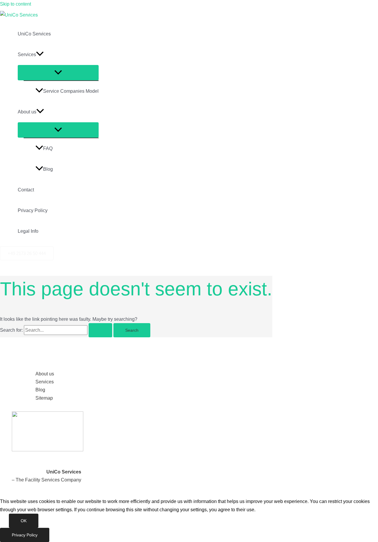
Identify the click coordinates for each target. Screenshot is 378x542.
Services (27, 54)
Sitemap (44, 398)
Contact (26, 189)
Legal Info (28, 231)
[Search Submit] (100, 330)
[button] (40, 54)
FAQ (48, 148)
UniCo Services (34, 33)
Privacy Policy (33, 210)
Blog (48, 169)
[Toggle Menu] (58, 72)
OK (24, 520)
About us (27, 111)
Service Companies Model (71, 91)
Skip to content (15, 3)
